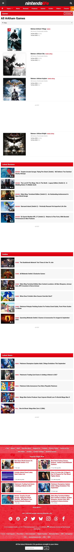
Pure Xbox (20, 534)
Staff (18, 448)
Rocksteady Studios (42, 31)
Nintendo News (54, 534)
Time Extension (30, 534)
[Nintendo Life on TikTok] (25, 519)
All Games (68, 13)
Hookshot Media (13, 527)
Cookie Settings (39, 451)
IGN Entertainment (29, 527)
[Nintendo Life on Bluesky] (40, 519)
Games (5, 14)
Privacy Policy (53, 448)
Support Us (36, 448)
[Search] (71, 3)
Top (7, 448)
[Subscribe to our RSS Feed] (10, 519)
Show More (37, 507)
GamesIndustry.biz (35, 537)
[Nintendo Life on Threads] (56, 519)
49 (12, 187)
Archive (29, 451)
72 (12, 322)
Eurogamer (69, 534)
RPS (49, 537)
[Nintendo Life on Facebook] (63, 519)
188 (12, 266)
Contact (44, 448)
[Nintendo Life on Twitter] (33, 519)
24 (12, 300)
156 (12, 199)
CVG (44, 537)
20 (12, 288)
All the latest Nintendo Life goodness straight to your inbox (37, 544)
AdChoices (52, 527)
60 (12, 401)
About (13, 448)
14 (12, 378)
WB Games (33, 31)
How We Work (26, 448)
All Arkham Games (13, 18)
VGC (25, 537)
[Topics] (3, 3)
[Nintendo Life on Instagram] (48, 519)
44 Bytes (44, 527)
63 (12, 221)
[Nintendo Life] (37, 3)
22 (12, 210)
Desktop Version (51, 451)
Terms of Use (64, 448)
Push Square (10, 534)
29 (12, 412)
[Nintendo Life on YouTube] (18, 519)
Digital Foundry (42, 534)
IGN (62, 534)
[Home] (2, 8)
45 (12, 176)
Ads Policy (21, 451)
